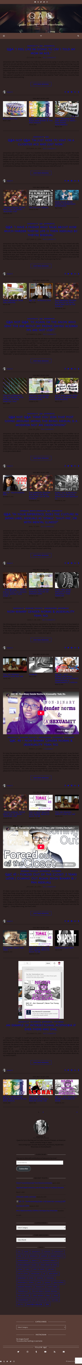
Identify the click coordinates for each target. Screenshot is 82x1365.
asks (19, 1256)
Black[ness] (36, 1022)
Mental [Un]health (38, 511)
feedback (34, 1256)
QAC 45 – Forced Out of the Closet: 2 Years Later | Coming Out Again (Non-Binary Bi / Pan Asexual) (41, 878)
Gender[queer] (50, 608)
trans (55, 1295)
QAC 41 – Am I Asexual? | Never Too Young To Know (66, 1099)
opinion (40, 1278)
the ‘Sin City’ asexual (38, 207)
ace (19, 1252)
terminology (23, 1291)
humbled (33, 674)
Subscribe (23, 1169)
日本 (47, 1304)
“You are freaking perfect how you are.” (65, 813)
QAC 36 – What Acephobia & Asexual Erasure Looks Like (38, 1099)
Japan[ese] (24, 511)
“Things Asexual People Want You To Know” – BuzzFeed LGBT (14, 209)
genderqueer (23, 1260)
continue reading (41, 84)
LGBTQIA (51, 1269)
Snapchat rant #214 (64, 948)
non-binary (53, 1273)
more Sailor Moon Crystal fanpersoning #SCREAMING (65, 204)
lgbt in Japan (38, 1269)
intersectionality (49, 1260)
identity (35, 1260)
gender (44, 1256)
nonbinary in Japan (25, 1278)
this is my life (23, 1295)
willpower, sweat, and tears (26, 1197)
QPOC (39, 1282)
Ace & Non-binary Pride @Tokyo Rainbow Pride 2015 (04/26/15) (66, 397)
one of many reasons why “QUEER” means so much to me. (39, 814)
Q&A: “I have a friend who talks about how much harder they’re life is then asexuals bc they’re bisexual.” (41, 231)
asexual (47, 1252)
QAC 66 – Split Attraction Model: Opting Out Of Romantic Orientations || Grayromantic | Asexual (67, 678)
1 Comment (48, 749)
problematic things (26, 1282)
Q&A (41, 46)
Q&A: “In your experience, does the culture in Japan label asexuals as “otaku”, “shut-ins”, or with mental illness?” (41, 518)
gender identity (57, 1256)
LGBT (28, 1269)
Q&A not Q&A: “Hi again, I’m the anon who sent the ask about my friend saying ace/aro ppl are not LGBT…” (41, 326)
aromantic (36, 1252)
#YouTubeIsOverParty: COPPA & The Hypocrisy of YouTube (36, 1211)
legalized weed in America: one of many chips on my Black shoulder (40, 1187)
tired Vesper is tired (41, 1295)
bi (25, 1256)
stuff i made (53, 1287)
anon (26, 1252)
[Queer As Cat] (41, 18)
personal (50, 1278)
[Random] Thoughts (34, 608)
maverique (35, 1273)
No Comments (49, 58)
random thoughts (25, 1287)
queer (47, 1282)
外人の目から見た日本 (34, 1304)
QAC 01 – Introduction (40, 300)
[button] (15, 109)
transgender (23, 1300)
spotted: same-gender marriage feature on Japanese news (39, 397)
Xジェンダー (43, 1300)
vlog (34, 1300)
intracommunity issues (27, 1265)
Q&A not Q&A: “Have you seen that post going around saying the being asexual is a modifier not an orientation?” (41, 421)
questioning (59, 1282)
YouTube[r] (69, 737)
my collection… (10, 119)
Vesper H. (10, 92)
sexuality (40, 1287)
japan (20, 1269)
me (44, 1273)
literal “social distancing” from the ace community (34, 1183)
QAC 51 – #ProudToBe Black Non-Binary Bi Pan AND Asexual (40, 121)
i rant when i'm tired (48, 1265)
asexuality (58, 1252)
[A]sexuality (32, 46)
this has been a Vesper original (45, 1291)
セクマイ (21, 1304)
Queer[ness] (49, 46)
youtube (54, 1300)
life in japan (23, 1273)
